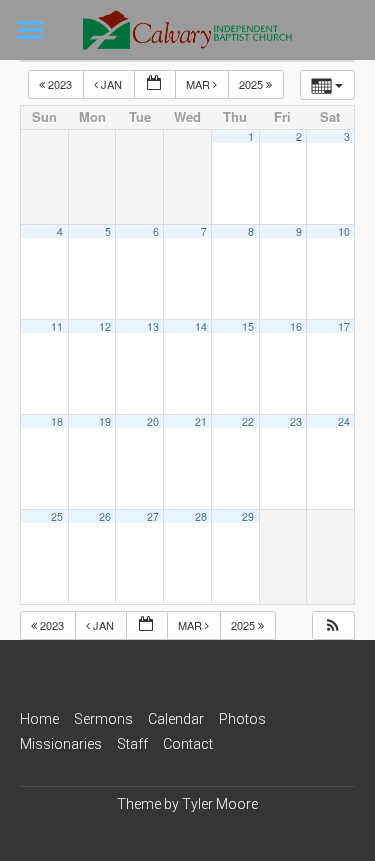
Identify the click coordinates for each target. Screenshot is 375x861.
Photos (242, 719)
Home (39, 719)
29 (248, 516)
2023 (60, 84)
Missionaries (61, 744)
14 (201, 326)
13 (153, 326)
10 (344, 231)
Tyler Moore (220, 804)
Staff (132, 744)
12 (105, 326)
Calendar (176, 719)
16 (296, 326)
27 (153, 516)
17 (344, 326)
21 (201, 421)
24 (344, 421)
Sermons (103, 719)
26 (105, 516)
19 (105, 421)
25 (57, 516)
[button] (333, 625)
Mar (199, 84)
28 (201, 516)
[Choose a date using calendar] (155, 84)
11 (57, 326)
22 (248, 421)
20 (153, 421)
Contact (188, 744)
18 (57, 421)
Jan (111, 84)
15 (248, 326)
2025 (252, 84)
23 (296, 421)
